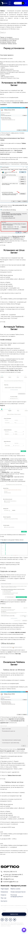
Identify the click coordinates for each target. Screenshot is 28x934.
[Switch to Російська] (9, 4)
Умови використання (18, 892)
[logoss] (4, 3)
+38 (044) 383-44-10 (10, 871)
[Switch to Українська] (9, 2)
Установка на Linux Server (8, 40)
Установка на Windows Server (9, 39)
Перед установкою (6, 37)
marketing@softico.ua (10, 881)
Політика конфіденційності (17, 895)
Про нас (3, 898)
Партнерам (5, 889)
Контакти (4, 901)
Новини (3, 895)
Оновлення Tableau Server (8, 43)
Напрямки (4, 892)
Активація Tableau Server (8, 42)
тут (21, 796)
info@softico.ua (8, 879)
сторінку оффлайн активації (17, 632)
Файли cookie (15, 889)
